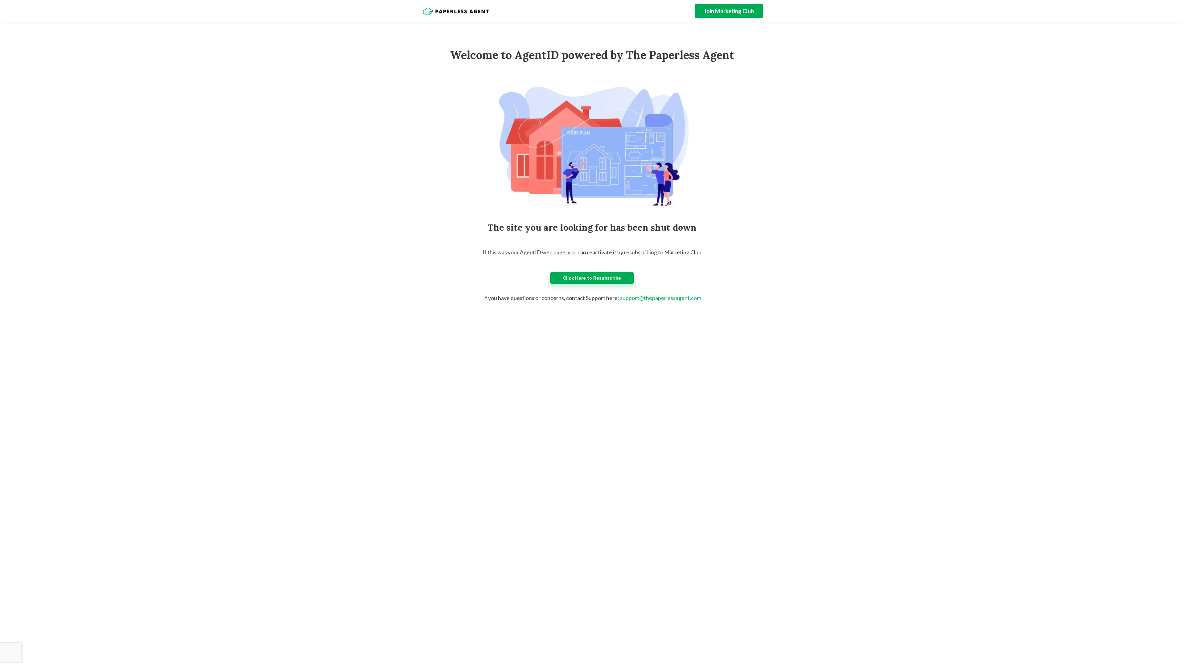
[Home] (456, 11)
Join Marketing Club (729, 11)
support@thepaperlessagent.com (660, 297)
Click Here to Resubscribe (592, 278)
